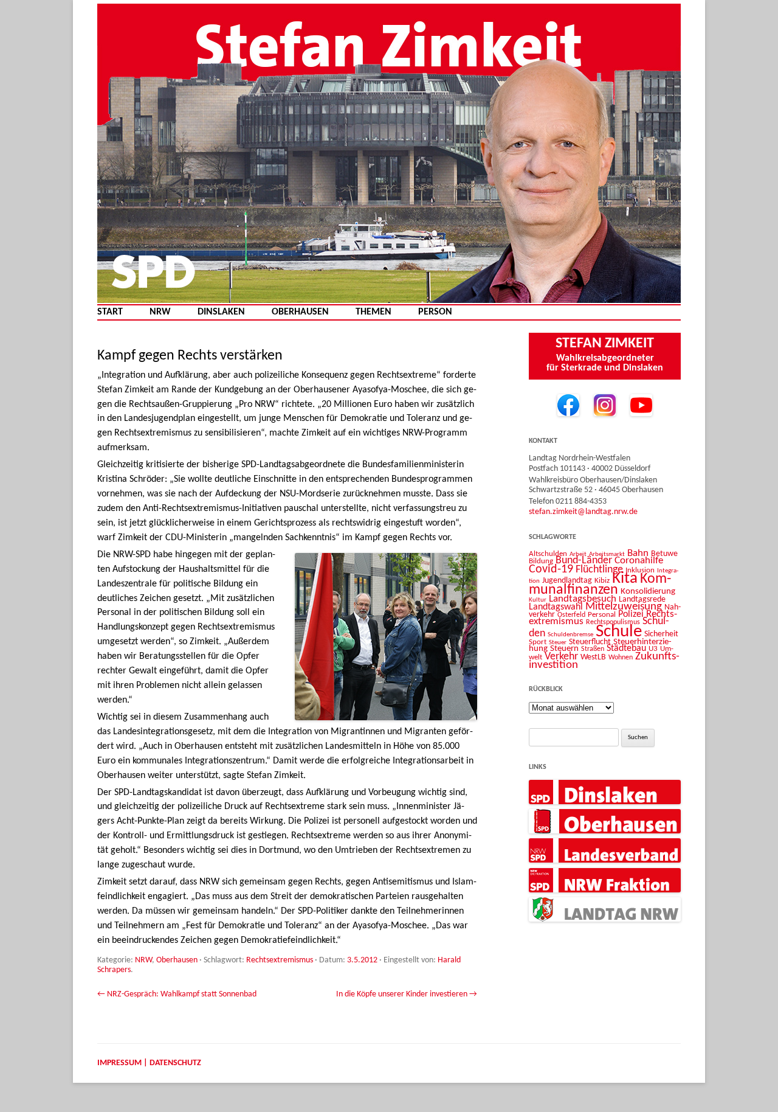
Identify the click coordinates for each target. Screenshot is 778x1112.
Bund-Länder (584, 560)
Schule (619, 632)
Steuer (557, 642)
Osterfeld (571, 615)
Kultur (537, 600)
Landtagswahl (556, 607)
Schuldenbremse (570, 634)
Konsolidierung (648, 591)
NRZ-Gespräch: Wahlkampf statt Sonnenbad (176, 994)
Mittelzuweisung (623, 607)
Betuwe (664, 553)
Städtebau (626, 648)
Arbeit (578, 554)
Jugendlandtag (567, 581)
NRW (160, 312)
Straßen (592, 649)
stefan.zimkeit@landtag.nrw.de (583, 512)
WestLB (593, 657)
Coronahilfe (638, 561)
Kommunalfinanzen (600, 584)
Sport (537, 642)
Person (435, 312)
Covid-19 (551, 569)
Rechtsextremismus (279, 960)
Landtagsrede (642, 599)
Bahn (638, 553)
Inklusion (640, 570)
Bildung (541, 561)
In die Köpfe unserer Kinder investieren (406, 994)
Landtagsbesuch (582, 599)
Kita (625, 579)
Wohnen (620, 657)
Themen (373, 312)
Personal (602, 615)
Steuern (564, 648)
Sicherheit (661, 634)
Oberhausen (300, 312)
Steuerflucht (590, 642)
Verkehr (561, 657)
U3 (653, 649)
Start (110, 312)
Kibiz (602, 581)
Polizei (631, 614)
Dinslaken (221, 312)
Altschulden (548, 554)
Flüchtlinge (599, 570)
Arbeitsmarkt (607, 554)
